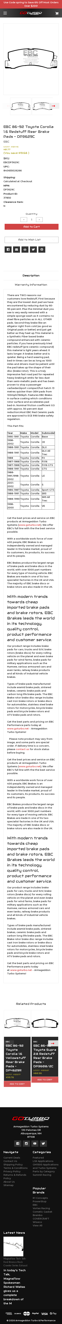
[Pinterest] (41, 249)
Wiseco (37, 1222)
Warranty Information (31, 284)
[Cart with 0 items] (53, 12)
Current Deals (11, 1157)
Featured (38, 1157)
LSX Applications (43, 1161)
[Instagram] (26, 1143)
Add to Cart (17, 1084)
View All (37, 1225)
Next (54, 106)
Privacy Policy (12, 1171)
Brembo (37, 1215)
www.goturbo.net (30, 524)
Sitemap (8, 1185)
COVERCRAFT (41, 1218)
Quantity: (32, 214)
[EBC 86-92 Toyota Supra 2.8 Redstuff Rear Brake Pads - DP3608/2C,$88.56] (45, 1023)
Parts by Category (44, 1171)
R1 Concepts (40, 1198)
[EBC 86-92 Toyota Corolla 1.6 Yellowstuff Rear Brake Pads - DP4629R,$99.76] (17, 1023)
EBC (35, 1204)
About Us (9, 1181)
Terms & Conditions (15, 1168)
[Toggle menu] (8, 13)
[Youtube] (35, 1143)
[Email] (16, 249)
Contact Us (10, 1161)
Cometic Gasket (42, 1211)
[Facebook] (8, 249)
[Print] (25, 249)
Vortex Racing (41, 1208)
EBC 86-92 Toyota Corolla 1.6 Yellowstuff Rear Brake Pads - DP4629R (16, 1058)
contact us (22, 749)
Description (31, 275)
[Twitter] (33, 249)
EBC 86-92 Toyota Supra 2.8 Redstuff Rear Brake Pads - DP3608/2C (44, 1056)
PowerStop (39, 1201)
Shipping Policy (13, 1164)
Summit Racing (42, 1174)
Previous (8, 106)
